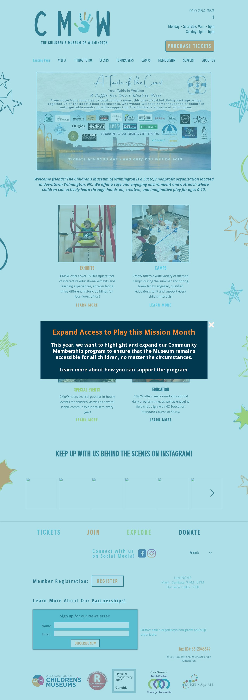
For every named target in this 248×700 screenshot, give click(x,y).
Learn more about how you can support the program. (124, 369)
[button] (211, 325)
